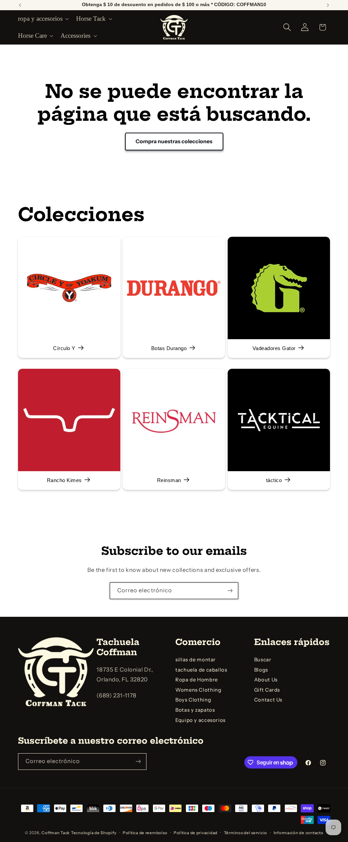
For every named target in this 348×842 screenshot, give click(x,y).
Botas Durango (169, 348)
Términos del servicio (245, 832)
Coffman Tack (55, 832)
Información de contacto (299, 832)
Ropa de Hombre (196, 680)
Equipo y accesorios (200, 720)
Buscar (263, 660)
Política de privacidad (196, 832)
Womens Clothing (198, 690)
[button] (43, 18)
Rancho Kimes (64, 480)
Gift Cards (267, 690)
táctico (274, 480)
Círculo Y (64, 348)
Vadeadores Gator (274, 348)
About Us (266, 680)
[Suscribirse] (230, 590)
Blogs (261, 670)
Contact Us (268, 700)
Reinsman (169, 480)
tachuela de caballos (201, 670)
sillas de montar (195, 660)
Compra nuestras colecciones (174, 141)
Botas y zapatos (195, 710)
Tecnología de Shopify (93, 832)
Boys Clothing (193, 700)
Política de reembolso (145, 832)
